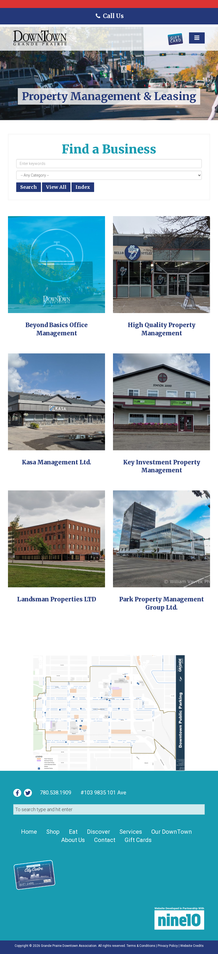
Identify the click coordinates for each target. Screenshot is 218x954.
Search (28, 187)
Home (29, 831)
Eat (73, 831)
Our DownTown (171, 831)
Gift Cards (138, 840)
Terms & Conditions (141, 946)
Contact (104, 840)
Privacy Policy (168, 946)
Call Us (113, 16)
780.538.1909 (55, 792)
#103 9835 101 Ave (102, 792)
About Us (73, 840)
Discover (98, 831)
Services (130, 831)
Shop (53, 831)
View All (56, 187)
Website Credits (192, 946)
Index (83, 187)
